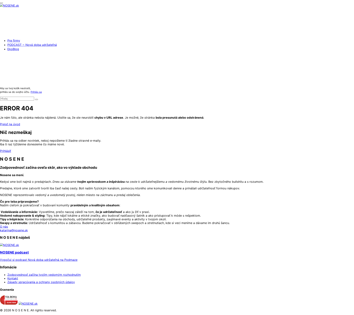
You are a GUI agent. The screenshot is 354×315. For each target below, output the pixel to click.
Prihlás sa (36, 91)
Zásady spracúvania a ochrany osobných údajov (41, 282)
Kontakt (12, 278)
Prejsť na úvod (10, 124)
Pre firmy (13, 40)
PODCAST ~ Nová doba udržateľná (32, 45)
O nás (4, 226)
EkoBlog (13, 49)
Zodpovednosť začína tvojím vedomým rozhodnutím (44, 274)
